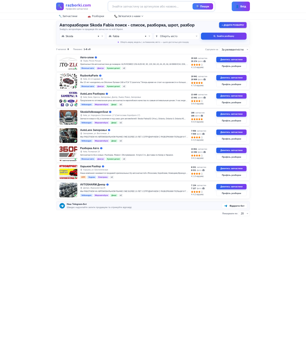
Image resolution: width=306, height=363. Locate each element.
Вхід (241, 6)
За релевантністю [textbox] (233, 49)
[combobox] (82, 36)
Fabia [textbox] (129, 36)
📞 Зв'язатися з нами (127, 16)
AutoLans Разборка (92, 93)
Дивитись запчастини (231, 59)
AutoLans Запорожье (93, 130)
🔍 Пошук (202, 6)
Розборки (98, 16)
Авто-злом (87, 57)
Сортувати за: (212, 49)
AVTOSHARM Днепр (92, 184)
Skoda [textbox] (82, 36)
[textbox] (176, 36)
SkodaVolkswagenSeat (94, 112)
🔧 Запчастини (68, 16)
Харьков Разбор (90, 166)
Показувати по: (230, 213)
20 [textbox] (242, 213)
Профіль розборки (231, 66)
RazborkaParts (89, 75)
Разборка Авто (89, 148)
